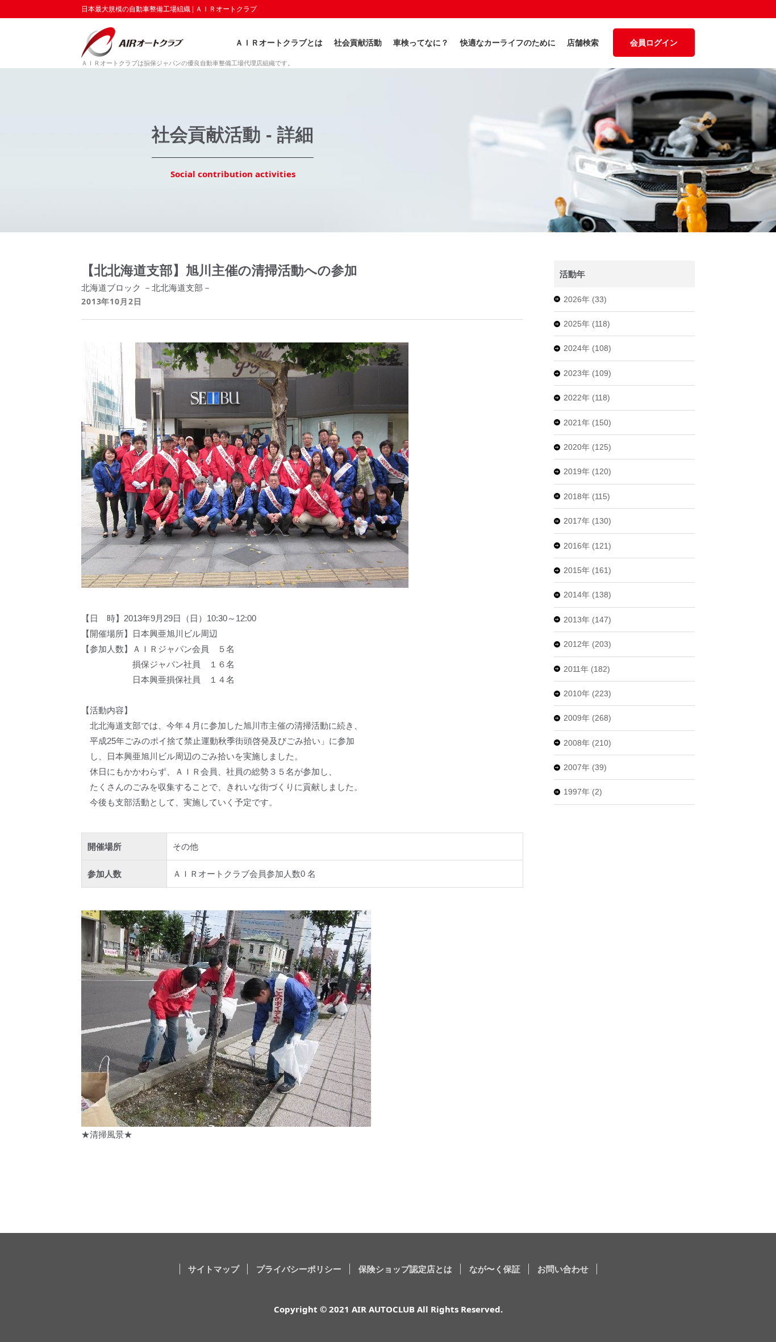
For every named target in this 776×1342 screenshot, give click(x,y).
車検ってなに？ (421, 42)
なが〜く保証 (494, 1269)
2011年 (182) (587, 669)
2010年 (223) (587, 693)
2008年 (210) (587, 742)
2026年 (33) (585, 299)
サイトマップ (213, 1269)
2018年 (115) (587, 496)
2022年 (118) (587, 397)
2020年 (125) (587, 446)
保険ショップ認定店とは (405, 1269)
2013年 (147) (587, 619)
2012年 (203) (587, 644)
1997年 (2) (583, 791)
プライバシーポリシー (298, 1269)
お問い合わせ (563, 1269)
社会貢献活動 (358, 42)
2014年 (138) (587, 594)
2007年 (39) (585, 767)
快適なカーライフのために (508, 42)
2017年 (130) (587, 520)
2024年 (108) (587, 348)
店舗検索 (583, 42)
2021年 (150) (587, 422)
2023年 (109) (587, 373)
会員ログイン (654, 42)
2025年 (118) (587, 323)
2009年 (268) (587, 717)
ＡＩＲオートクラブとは (279, 42)
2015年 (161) (587, 570)
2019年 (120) (587, 471)
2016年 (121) (587, 545)
